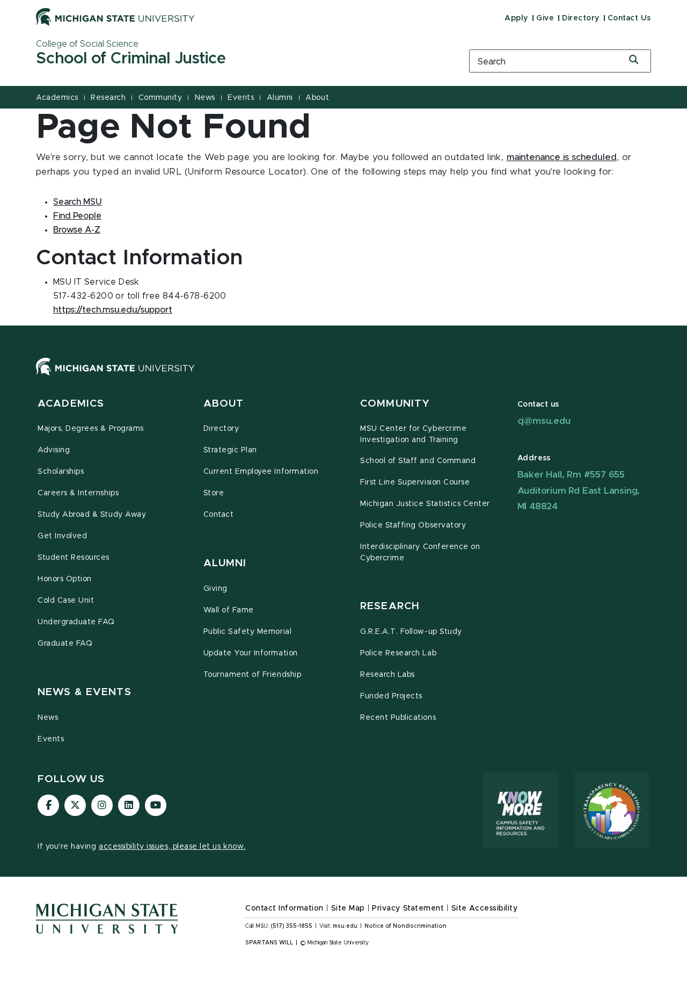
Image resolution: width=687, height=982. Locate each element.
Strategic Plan (230, 450)
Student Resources (73, 557)
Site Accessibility (484, 908)
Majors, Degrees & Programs (91, 428)
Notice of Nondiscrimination (405, 926)
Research (108, 98)
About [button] (223, 404)
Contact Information (284, 908)
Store (213, 493)
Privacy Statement (408, 908)
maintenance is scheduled (562, 157)
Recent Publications (398, 717)
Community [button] (395, 404)
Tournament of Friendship (252, 674)
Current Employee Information (261, 471)
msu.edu (345, 926)
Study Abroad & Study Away (92, 514)
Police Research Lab (398, 653)
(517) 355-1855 (292, 926)
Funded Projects (391, 696)
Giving (215, 589)
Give (545, 18)
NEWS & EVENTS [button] (84, 692)
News (205, 98)
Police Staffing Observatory (413, 525)
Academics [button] (71, 404)
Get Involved (62, 536)
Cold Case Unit (66, 600)
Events (241, 98)
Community (160, 98)
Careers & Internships (78, 493)
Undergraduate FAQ (76, 622)
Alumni (280, 98)
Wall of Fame (228, 610)
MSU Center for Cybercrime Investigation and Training (413, 434)
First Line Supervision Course (415, 482)
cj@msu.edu (544, 420)
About (317, 98)
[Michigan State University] (115, 16)
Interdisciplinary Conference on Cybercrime (420, 552)
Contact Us (629, 18)
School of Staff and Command (418, 461)
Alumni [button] (225, 563)
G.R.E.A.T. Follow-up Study (411, 632)
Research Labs (387, 674)
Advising (54, 450)
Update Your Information (250, 653)
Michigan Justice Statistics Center (425, 504)
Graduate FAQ (65, 643)
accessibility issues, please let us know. (172, 846)
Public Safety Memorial (247, 632)
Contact (218, 514)
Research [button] (390, 606)
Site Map (348, 908)
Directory (581, 18)
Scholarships (61, 471)
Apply (516, 18)
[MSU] (343, 377)
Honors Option (65, 579)
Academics (57, 98)
